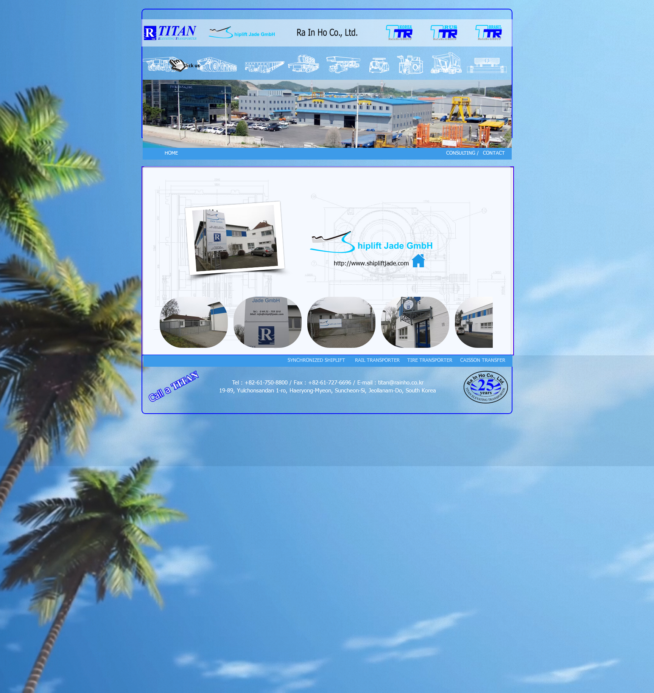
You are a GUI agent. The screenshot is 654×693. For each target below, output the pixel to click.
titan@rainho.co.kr (401, 383)
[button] (194, 322)
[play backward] (169, 322)
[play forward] (483, 322)
